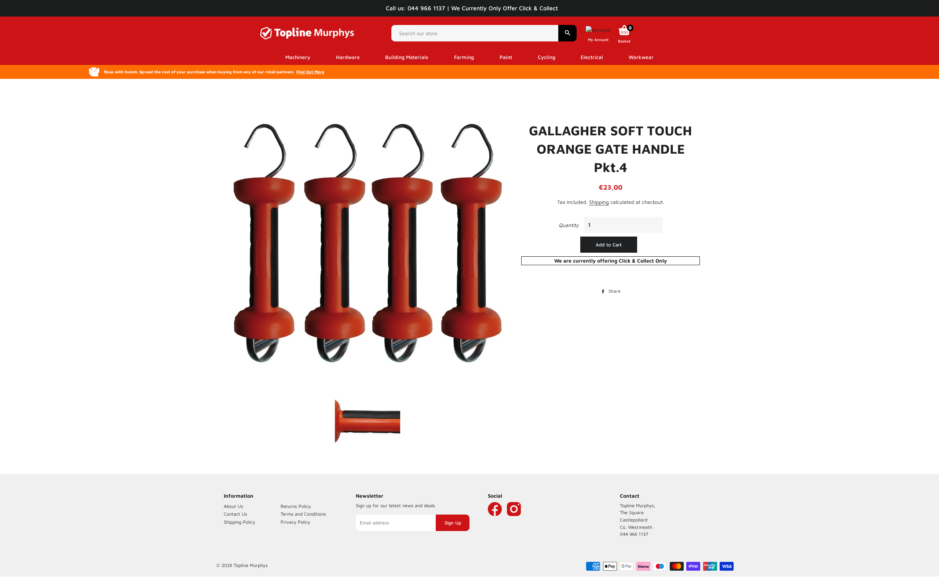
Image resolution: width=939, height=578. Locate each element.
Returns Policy (296, 506)
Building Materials (406, 57)
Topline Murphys (251, 565)
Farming (464, 57)
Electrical (592, 57)
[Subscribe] (452, 523)
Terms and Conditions (303, 514)
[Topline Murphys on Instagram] (514, 520)
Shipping (599, 202)
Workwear (641, 57)
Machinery (297, 57)
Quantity (569, 225)
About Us (233, 506)
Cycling (546, 57)
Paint (506, 57)
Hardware (348, 57)
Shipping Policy (239, 522)
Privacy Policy (295, 522)
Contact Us (235, 514)
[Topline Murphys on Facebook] (495, 520)
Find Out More (310, 71)
